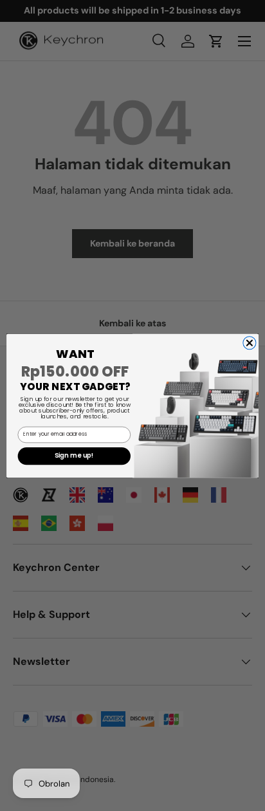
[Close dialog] (249, 342)
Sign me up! (74, 455)
